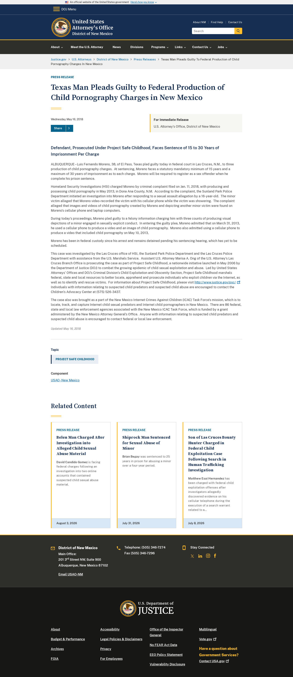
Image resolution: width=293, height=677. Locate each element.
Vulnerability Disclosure (167, 664)
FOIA (55, 659)
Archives (57, 649)
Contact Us (235, 22)
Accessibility (110, 629)
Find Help (217, 22)
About (55, 629)
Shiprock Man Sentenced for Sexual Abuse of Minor (146, 443)
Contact (212, 661)
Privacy (105, 649)
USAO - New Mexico (65, 380)
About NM (199, 22)
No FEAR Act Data (163, 645)
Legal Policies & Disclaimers (121, 639)
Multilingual (208, 629)
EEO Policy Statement (166, 655)
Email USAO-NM (70, 574)
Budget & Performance (68, 639)
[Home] (83, 34)
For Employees (111, 659)
